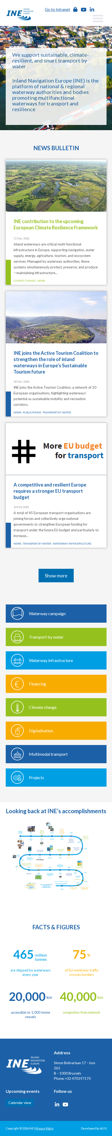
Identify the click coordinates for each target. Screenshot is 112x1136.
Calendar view (19, 1102)
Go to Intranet (57, 9)
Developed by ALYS (94, 1128)
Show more (56, 575)
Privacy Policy (44, 1128)
